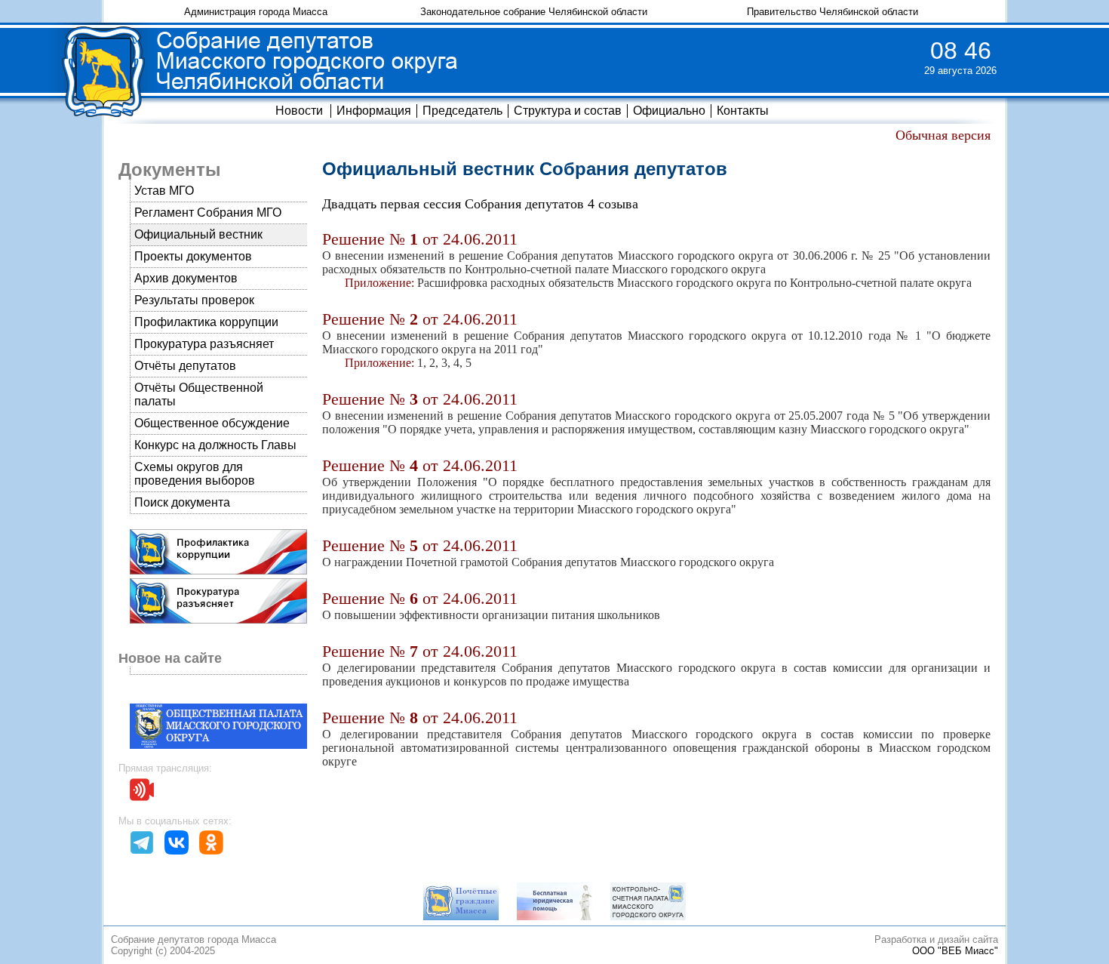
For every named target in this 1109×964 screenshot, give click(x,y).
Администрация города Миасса (255, 11)
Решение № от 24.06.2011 (420, 238)
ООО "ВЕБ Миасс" (955, 950)
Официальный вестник (198, 234)
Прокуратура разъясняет (204, 343)
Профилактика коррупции (206, 322)
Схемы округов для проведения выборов (194, 473)
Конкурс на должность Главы (215, 445)
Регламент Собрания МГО (207, 212)
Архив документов (186, 278)
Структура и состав (568, 110)
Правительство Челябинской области (832, 11)
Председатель (462, 110)
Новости (299, 110)
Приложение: (379, 282)
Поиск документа (182, 502)
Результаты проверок (194, 300)
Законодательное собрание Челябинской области (533, 11)
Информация (373, 110)
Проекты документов (193, 256)
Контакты (743, 110)
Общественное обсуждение (212, 423)
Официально (669, 110)
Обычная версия (943, 135)
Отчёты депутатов (185, 365)
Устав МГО (164, 190)
